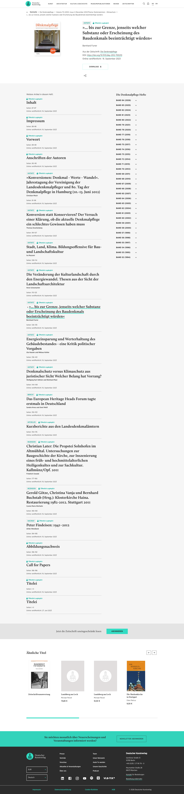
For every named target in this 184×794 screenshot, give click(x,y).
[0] (148, 3)
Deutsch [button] (31, 777)
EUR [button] (29, 770)
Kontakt (129, 775)
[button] (85, 75)
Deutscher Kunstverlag (143, 790)
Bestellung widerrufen (134, 779)
